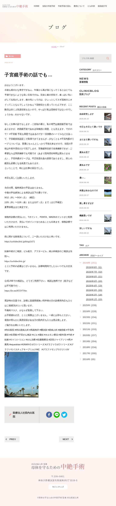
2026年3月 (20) (94, 290)
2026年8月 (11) (94, 267)
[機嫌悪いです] (107, 218)
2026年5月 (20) (94, 281)
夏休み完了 (84, 152)
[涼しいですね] (107, 230)
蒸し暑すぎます (86, 203)
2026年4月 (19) (94, 285)
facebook (49, 415)
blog (11, 56)
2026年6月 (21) (94, 276)
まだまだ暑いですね (88, 139)
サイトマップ (58, 487)
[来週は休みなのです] (107, 193)
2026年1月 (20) (94, 299)
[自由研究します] (107, 116)
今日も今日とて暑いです (90, 127)
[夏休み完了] (107, 154)
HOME (54, 46)
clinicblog (89, 92)
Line (57, 415)
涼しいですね (85, 228)
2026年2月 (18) (94, 294)
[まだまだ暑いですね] (107, 142)
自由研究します (86, 114)
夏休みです (84, 165)
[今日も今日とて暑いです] (107, 129)
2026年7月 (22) (94, 272)
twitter (64, 415)
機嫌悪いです (85, 215)
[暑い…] (107, 180)
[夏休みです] (107, 167)
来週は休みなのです (88, 190)
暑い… (82, 178)
